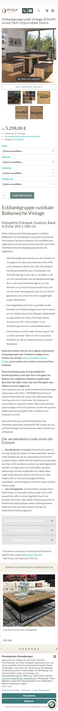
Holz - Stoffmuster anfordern (29, 86)
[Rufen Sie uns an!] (24, 10)
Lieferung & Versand (31, 554)
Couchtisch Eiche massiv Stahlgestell (20, 629)
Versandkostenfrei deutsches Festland (22, 136)
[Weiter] (56, 648)
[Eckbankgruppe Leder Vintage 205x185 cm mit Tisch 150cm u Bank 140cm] (29, 98)
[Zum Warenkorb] (47, 11)
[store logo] (10, 11)
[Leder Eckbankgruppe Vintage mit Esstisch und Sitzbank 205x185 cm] (14, 98)
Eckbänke (19, 139)
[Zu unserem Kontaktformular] (30, 10)
